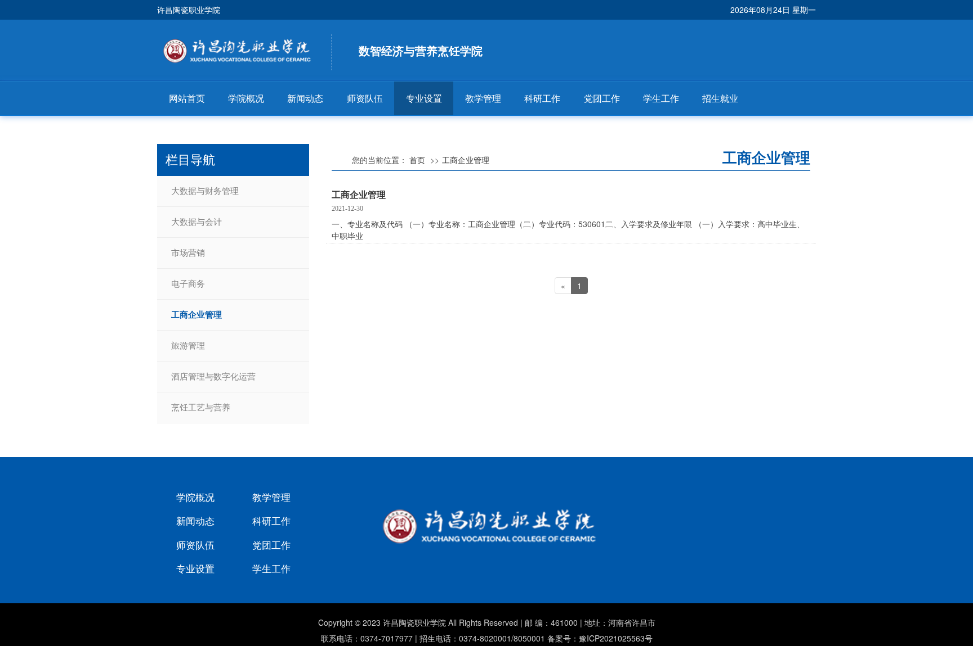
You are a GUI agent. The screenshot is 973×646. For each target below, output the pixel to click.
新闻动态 (305, 98)
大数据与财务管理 (205, 191)
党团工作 (602, 98)
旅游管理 (188, 345)
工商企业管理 (196, 314)
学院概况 (246, 98)
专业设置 (424, 98)
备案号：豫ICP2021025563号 (600, 638)
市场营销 (188, 253)
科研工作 (542, 98)
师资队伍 (365, 98)
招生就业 (720, 98)
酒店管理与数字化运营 (213, 376)
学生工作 (661, 98)
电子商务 (188, 283)
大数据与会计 (196, 222)
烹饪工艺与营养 (200, 407)
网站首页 (187, 98)
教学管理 (483, 98)
